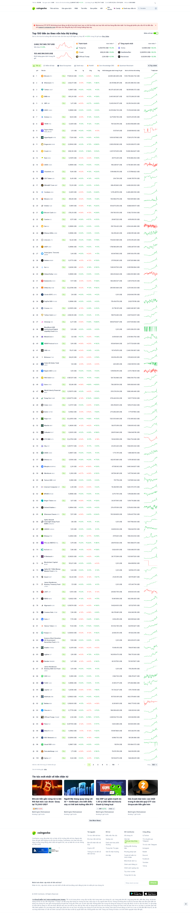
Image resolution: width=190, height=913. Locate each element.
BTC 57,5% (112, 2)
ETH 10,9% (120, 2)
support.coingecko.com (46, 27)
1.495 (52, 2)
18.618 (39, 2)
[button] (95, 820)
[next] (118, 765)
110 (113, 765)
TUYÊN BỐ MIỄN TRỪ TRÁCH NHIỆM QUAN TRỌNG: (49, 899)
